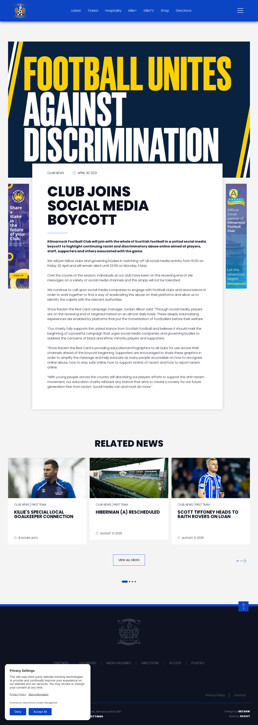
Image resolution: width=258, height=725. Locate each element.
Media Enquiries (118, 663)
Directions (183, 10)
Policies (197, 663)
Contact (240, 695)
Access (175, 663)
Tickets (93, 10)
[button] (241, 560)
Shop (165, 10)
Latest (76, 10)
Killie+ (132, 10)
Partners (61, 663)
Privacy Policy (215, 695)
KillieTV (149, 10)
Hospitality (113, 10)
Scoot (245, 716)
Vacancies (87, 663)
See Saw (244, 711)
